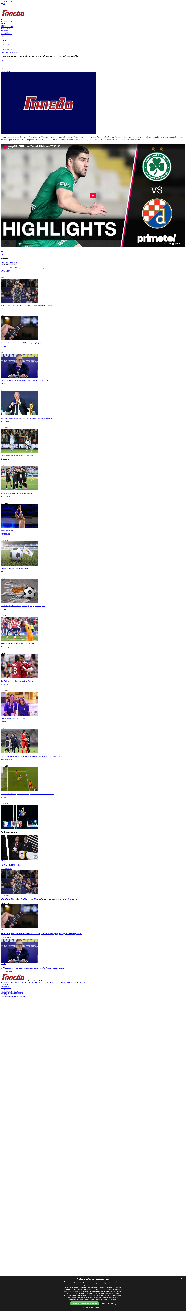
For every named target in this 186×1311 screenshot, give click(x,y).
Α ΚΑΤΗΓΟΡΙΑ (13, 52)
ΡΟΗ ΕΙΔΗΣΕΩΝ (6, 21)
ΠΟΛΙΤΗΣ (4, 995)
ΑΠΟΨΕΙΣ (4, 32)
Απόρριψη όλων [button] (107, 1303)
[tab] (5, 264)
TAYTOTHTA (5, 986)
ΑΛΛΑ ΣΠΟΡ (5, 28)
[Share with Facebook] (2, 250)
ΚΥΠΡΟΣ (4, 23)
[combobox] (181, 1279)
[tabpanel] (93, 547)
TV (13, 1)
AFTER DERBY (6, 34)
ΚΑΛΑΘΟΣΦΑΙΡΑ (7, 27)
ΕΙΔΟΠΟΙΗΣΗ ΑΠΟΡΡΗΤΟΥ (10, 991)
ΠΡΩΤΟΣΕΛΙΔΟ (6, 1)
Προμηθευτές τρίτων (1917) (91, 1289)
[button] (93, 1307)
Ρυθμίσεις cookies (99, 1299)
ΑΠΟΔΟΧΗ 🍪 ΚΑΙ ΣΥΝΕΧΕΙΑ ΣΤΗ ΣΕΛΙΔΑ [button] (85, 1303)
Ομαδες (7, 44)
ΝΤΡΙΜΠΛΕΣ (5, 30)
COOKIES (4, 989)
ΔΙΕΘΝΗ (4, 25)
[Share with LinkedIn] (2, 255)
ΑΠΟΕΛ (3, 964)
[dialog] (93, 1293)
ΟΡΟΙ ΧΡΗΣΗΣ (6, 988)
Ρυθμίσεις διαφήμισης (96, 1297)
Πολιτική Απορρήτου (111, 1299)
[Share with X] (2, 252)
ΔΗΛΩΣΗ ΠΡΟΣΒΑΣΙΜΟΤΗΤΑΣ (12, 993)
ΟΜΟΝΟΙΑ (8, 49)
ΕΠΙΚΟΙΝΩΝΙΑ (6, 984)
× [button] (184, 1278)
